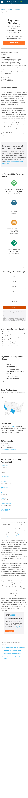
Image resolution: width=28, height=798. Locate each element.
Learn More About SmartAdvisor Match (14, 647)
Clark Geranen (5, 476)
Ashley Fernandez (6, 503)
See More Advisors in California (12, 650)
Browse (3, 9)
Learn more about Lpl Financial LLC (5, 509)
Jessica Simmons (5, 487)
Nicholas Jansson (5, 493)
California (9, 9)
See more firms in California (8, 449)
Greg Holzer (4, 482)
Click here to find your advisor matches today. (13, 627)
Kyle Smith (4, 498)
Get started (10, 631)
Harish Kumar (4, 471)
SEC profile (12, 426)
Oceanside (17, 9)
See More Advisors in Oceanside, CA (14, 653)
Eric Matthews (4, 465)
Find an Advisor (14, 42)
